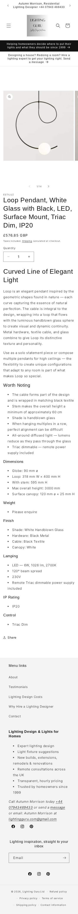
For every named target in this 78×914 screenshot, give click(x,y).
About (13, 677)
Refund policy (58, 891)
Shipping (27, 241)
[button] (8, 25)
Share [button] (12, 637)
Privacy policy (28, 898)
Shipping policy (26, 904)
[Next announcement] (70, 5)
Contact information (53, 904)
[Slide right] (48, 186)
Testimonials (18, 687)
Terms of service (52, 898)
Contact (15, 716)
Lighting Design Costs (25, 697)
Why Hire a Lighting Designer (31, 706)
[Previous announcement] (8, 5)
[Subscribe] (64, 858)
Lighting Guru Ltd (34, 891)
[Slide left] (29, 186)
